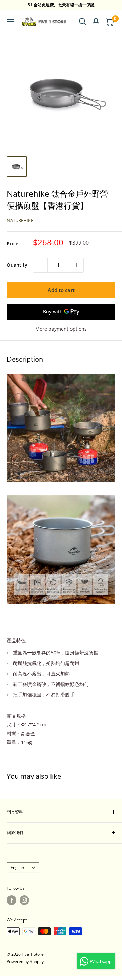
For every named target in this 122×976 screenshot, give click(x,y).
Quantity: (18, 265)
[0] (109, 22)
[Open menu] (10, 21)
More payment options (61, 329)
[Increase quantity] (76, 265)
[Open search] (82, 21)
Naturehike (20, 220)
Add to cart (61, 290)
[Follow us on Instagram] (24, 900)
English (17, 867)
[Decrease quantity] (40, 265)
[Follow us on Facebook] (11, 900)
